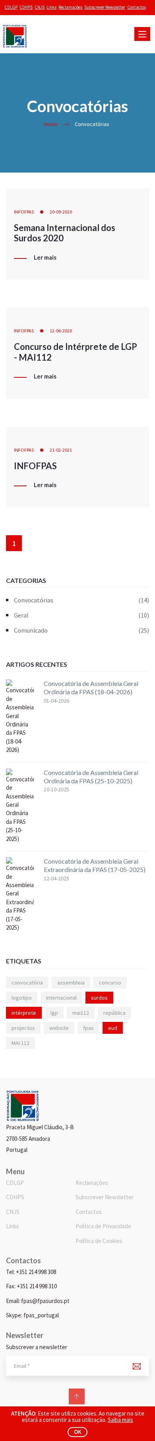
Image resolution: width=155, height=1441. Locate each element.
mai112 (80, 1012)
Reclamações (70, 7)
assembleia (71, 982)
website (59, 1027)
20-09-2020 (61, 212)
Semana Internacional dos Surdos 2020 (64, 232)
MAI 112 (20, 1043)
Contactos (136, 7)
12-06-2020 (61, 331)
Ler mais (45, 257)
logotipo (22, 997)
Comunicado (81, 630)
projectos (23, 1027)
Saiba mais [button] (120, 1420)
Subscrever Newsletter (104, 7)
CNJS (40, 7)
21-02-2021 (61, 450)
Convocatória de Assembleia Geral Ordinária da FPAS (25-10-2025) (91, 777)
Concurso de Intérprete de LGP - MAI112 (75, 351)
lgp (54, 1012)
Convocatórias (81, 600)
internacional (61, 997)
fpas (88, 1027)
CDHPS (26, 7)
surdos (99, 997)
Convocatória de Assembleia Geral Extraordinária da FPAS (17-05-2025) (94, 865)
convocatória (27, 982)
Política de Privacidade (103, 1226)
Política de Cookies (99, 1241)
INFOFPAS (24, 212)
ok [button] (77, 1431)
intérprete (24, 1012)
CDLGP (10, 7)
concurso (110, 982)
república (114, 1012)
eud (112, 1027)
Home (51, 124)
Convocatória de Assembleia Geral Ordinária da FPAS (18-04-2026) (91, 687)
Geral (81, 615)
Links (51, 7)
